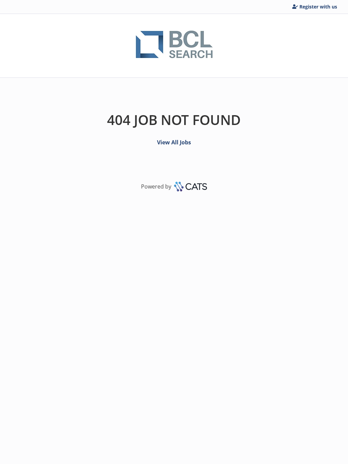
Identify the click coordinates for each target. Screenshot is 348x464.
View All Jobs (174, 142)
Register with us (318, 6)
